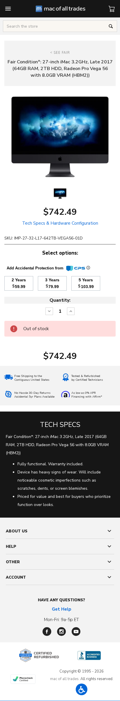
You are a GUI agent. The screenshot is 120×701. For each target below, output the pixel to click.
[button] (81, 689)
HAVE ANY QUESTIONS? (61, 600)
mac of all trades (64, 679)
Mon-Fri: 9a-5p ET (61, 620)
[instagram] (61, 631)
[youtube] (76, 631)
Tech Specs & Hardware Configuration (60, 223)
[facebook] (47, 631)
